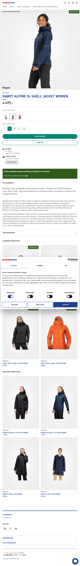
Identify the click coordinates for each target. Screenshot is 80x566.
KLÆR (5, 7)
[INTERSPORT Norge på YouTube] (16, 528)
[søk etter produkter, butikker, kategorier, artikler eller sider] (65, 3)
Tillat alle (65, 304)
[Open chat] (75, 561)
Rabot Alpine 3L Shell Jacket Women (45, 7)
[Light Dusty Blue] (6, 117)
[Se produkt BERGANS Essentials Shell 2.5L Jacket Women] (21, 406)
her (26, 176)
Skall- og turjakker (23, 7)
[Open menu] (76, 2)
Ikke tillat (15, 304)
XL (24, 128)
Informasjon (8, 538)
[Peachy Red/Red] (20, 117)
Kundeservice (7, 517)
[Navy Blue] (13, 117)
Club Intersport (9, 543)
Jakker (12, 7)
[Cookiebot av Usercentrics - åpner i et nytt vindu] (69, 259)
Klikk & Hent (40, 136)
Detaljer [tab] (40, 265)
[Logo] (10, 2)
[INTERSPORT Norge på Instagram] (5, 528)
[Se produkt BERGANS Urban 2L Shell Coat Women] (21, 467)
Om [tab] (66, 265)
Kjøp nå (40, 143)
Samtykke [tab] (14, 265)
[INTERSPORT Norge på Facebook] (10, 528)
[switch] (30, 296)
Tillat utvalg (40, 304)
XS (5, 128)
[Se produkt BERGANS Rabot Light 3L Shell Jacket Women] (21, 336)
